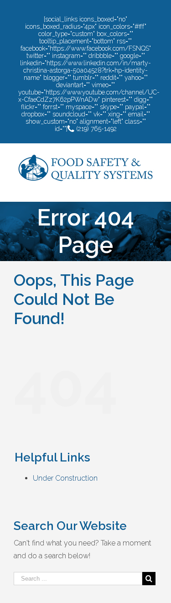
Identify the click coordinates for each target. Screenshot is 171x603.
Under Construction (65, 478)
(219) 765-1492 (95, 128)
